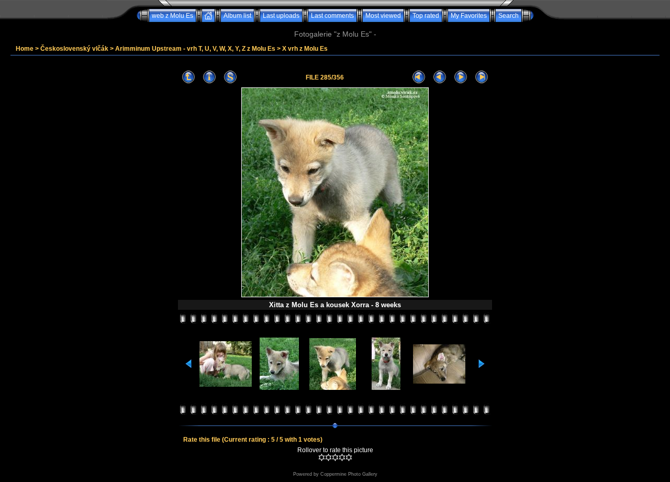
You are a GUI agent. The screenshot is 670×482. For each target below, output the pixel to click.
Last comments (332, 15)
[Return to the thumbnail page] (188, 77)
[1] (321, 457)
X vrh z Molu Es (305, 48)
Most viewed (383, 15)
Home (25, 48)
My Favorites (469, 15)
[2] (328, 457)
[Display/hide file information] (209, 77)
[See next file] (460, 77)
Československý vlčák (74, 48)
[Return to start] (418, 77)
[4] (342, 457)
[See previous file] (439, 77)
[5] (348, 457)
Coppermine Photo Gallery (348, 474)
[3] (335, 457)
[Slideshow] (230, 77)
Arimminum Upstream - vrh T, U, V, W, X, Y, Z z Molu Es (195, 48)
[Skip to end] (481, 77)
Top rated (425, 15)
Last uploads (281, 15)
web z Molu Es (172, 15)
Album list (237, 15)
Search (508, 15)
